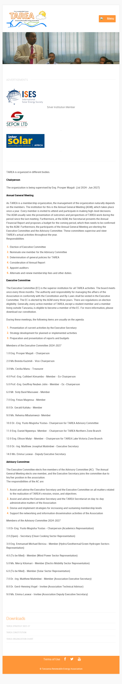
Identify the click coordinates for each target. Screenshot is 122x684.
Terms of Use (51, 659)
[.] (61, 122)
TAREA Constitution (16, 632)
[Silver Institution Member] (61, 99)
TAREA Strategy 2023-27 (18, 626)
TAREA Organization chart (19, 639)
